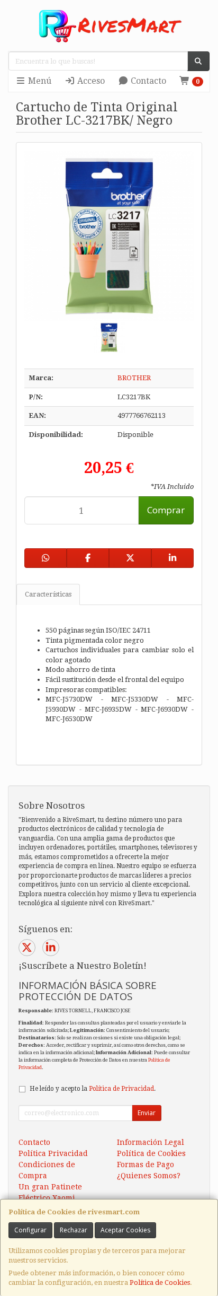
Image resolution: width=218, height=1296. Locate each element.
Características (48, 594)
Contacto (147, 81)
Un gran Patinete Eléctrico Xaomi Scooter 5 (50, 1198)
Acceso (90, 81)
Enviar (147, 1112)
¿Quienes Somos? (148, 1175)
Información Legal (150, 1142)
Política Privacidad (53, 1153)
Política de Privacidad (121, 1088)
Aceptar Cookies (125, 1229)
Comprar (166, 510)
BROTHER (134, 378)
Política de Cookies (160, 1282)
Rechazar (73, 1229)
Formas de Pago (145, 1164)
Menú (38, 81)
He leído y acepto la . (93, 1088)
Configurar (30, 1229)
